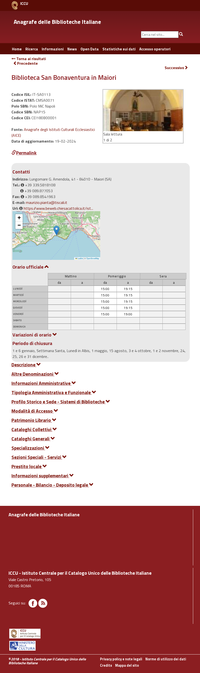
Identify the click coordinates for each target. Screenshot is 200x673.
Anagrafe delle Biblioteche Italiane (57, 21)
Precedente (27, 63)
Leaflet (80, 258)
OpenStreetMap (92, 258)
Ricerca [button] (31, 49)
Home (17, 49)
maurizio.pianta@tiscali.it (46, 202)
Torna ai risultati (30, 59)
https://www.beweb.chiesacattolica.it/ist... (58, 208)
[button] (56, 231)
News (72, 49)
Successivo (174, 67)
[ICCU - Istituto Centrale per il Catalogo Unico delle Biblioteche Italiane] (15, 5)
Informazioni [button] (53, 49)
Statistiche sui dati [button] (119, 49)
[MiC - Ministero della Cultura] (100, 646)
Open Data (89, 49)
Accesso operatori (154, 49)
